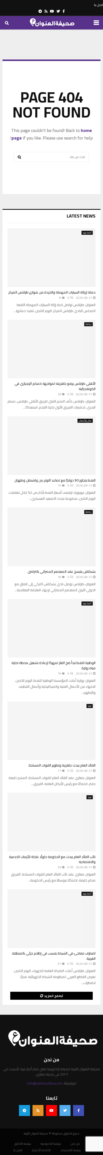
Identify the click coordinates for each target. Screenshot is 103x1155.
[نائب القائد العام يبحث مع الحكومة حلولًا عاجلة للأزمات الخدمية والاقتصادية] (52, 822)
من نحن (75, 1144)
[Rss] (38, 1110)
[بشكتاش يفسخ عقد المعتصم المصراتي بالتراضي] (52, 537)
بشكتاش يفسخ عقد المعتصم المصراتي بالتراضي (62, 571)
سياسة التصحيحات (70, 1150)
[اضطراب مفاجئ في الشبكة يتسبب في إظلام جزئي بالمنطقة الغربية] (52, 918)
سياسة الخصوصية (51, 1144)
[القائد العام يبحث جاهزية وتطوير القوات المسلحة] (52, 731)
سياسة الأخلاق (22, 1144)
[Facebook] (78, 1110)
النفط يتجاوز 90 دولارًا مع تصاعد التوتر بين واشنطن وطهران (55, 480)
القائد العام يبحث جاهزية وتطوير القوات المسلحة (62, 765)
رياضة (89, 324)
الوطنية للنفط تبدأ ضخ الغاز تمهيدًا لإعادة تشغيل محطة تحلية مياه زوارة (54, 665)
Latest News (81, 216)
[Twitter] (65, 1110)
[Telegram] (24, 1110)
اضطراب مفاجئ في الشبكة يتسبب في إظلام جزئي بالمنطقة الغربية (54, 956)
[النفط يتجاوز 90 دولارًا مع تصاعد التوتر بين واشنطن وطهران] (52, 445)
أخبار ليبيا (87, 233)
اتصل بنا (98, 5)
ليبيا (90, 706)
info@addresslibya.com (45, 1083)
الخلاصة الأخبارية (41, 1150)
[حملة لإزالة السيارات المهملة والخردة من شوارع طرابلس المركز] (52, 257)
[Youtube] (51, 1110)
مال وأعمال (85, 421)
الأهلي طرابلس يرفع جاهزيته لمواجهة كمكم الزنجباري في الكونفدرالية (55, 386)
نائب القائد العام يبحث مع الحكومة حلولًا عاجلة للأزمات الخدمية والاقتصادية (52, 859)
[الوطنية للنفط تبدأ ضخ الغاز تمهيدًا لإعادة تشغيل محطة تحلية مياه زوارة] (52, 628)
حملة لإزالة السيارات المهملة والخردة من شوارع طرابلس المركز (52, 292)
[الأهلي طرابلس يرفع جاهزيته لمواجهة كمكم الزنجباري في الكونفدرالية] (52, 349)
